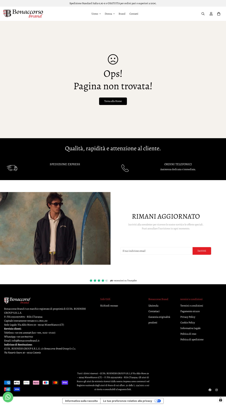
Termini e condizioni (191, 306)
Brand (122, 14)
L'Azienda (153, 306)
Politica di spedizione (191, 339)
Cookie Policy (187, 323)
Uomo (94, 14)
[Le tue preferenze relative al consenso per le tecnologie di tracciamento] (220, 399)
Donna (108, 14)
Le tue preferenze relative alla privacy (127, 401)
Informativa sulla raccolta (81, 401)
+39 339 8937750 (24, 337)
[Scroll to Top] (219, 387)
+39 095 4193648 (23, 333)
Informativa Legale (190, 328)
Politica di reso (188, 334)
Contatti (133, 14)
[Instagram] (216, 390)
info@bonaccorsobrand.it (25, 341)
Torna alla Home (113, 101)
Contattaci (154, 311)
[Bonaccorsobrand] (23, 14)
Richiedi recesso (109, 306)
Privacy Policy (187, 317)
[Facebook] (210, 390)
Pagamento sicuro (190, 311)
